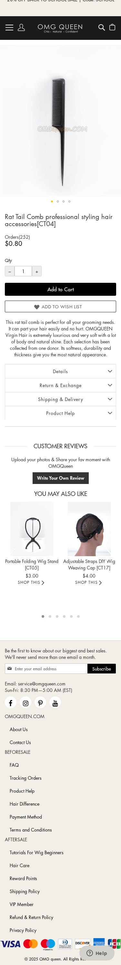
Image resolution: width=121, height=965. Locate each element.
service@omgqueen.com (42, 683)
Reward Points (23, 878)
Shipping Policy (25, 891)
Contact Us (20, 742)
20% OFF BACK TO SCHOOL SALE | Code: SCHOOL (60, 8)
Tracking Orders (26, 778)
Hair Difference (24, 803)
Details (60, 371)
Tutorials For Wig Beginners (37, 852)
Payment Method (26, 816)
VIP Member (22, 904)
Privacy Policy (23, 930)
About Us (19, 729)
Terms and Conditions (31, 829)
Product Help (60, 413)
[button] (52, 201)
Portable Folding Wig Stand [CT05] (31, 564)
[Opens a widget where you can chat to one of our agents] (97, 954)
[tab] (60, 371)
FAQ (14, 765)
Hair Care (19, 865)
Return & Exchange (61, 385)
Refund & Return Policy (31, 917)
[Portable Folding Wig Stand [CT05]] (32, 529)
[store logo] (60, 28)
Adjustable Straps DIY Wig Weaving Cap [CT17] (89, 564)
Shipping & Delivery (60, 399)
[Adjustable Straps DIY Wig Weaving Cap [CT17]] (89, 529)
